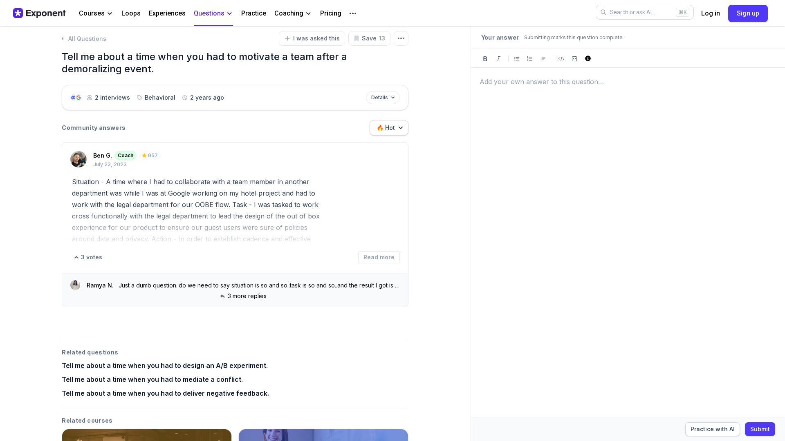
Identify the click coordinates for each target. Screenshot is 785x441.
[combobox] (389, 128)
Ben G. (102, 155)
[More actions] (401, 38)
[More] (353, 13)
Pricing (330, 13)
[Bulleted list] (517, 58)
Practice (253, 13)
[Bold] (485, 58)
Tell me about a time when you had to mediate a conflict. (152, 379)
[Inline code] (561, 58)
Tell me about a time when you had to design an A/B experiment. (165, 365)
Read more (379, 257)
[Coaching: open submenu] (308, 14)
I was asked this (316, 38)
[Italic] (498, 58)
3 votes (91, 257)
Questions (209, 13)
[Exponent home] (39, 13)
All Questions (87, 38)
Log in (710, 13)
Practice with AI (713, 428)
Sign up (748, 13)
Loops (131, 13)
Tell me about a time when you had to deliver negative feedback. (165, 393)
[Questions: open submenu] (229, 14)
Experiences (167, 13)
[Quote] (543, 58)
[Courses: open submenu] (109, 14)
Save (373, 38)
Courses (92, 13)
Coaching (288, 13)
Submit (760, 428)
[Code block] (574, 58)
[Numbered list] (530, 58)
